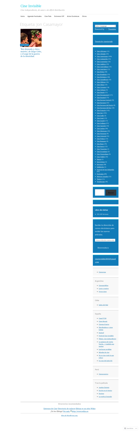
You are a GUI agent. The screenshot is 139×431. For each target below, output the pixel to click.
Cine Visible (101, 157)
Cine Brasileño (102, 74)
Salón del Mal (103, 305)
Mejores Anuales (102, 176)
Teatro (99, 179)
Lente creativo (104, 288)
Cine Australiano (102, 67)
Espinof (101, 333)
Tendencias (101, 182)
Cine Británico (102, 77)
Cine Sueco (100, 146)
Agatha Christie (104, 387)
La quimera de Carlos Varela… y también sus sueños (106, 344)
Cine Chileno (101, 82)
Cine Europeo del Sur (104, 108)
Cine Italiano (101, 123)
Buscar (111, 192)
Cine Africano (101, 51)
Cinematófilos (103, 285)
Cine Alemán (101, 54)
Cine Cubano (101, 90)
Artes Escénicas (73, 16)
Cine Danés (100, 92)
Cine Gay (100, 113)
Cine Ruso (100, 144)
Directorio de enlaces (66, 408)
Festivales (100, 174)
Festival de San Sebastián (105, 170)
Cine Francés (101, 110)
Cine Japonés (101, 126)
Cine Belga (100, 72)
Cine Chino (100, 85)
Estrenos (100, 164)
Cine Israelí (101, 121)
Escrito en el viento (105, 390)
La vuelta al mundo (105, 397)
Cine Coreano (101, 87)
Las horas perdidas (105, 349)
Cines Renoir (103, 321)
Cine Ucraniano (102, 152)
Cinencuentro (103, 374)
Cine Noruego (101, 134)
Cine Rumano (101, 141)
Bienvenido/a (103, 248)
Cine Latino (101, 128)
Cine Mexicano (102, 131)
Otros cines (103, 292)
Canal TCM (102, 318)
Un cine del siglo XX (105, 361)
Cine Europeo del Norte (105, 105)
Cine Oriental (101, 136)
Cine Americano (102, 56)
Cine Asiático (101, 64)
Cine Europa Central (104, 100)
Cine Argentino (102, 62)
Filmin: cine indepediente (107, 339)
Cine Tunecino (102, 149)
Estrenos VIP (59, 16)
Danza (99, 159)
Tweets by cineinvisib (104, 41)
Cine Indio (100, 116)
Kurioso (101, 393)
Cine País (47, 16)
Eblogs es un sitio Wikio (86, 408)
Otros (84, 16)
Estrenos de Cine (50, 408)
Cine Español (101, 97)
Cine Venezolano (102, 154)
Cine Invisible (31, 6)
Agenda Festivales (35, 16)
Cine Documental (103, 95)
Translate (112, 29)
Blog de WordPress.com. (69, 415)
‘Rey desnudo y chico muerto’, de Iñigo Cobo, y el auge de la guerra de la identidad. (31, 53)
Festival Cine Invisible (106, 336)
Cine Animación (102, 59)
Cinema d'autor (104, 324)
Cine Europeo (101, 103)
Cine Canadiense (102, 80)
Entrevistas (101, 162)
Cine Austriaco (102, 69)
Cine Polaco (101, 139)
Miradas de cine (104, 352)
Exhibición (100, 167)
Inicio (23, 16)
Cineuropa (102, 272)
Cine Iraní (100, 118)
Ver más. (66, 411)
